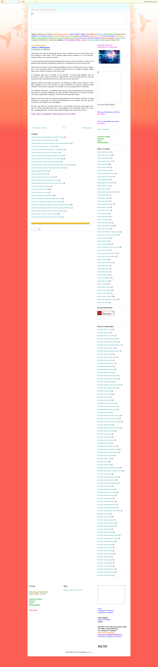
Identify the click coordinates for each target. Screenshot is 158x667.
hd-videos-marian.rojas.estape (106, 492)
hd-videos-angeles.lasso (104, 354)
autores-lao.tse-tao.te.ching (39, 189)
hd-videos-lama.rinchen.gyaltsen (107, 483)
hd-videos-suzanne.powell (105, 554)
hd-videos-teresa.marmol (105, 560)
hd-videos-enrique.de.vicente (106, 403)
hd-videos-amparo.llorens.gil (106, 348)
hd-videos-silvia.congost (104, 547)
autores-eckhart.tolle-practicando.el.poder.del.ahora (47, 155)
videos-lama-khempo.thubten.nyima (108, 232)
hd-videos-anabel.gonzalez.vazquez (108, 351)
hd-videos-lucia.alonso (104, 486)
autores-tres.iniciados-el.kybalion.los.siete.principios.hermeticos (51, 208)
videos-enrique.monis (103, 170)
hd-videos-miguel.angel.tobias (106, 504)
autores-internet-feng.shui (39, 174)
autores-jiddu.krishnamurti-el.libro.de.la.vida (44, 180)
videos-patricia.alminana (104, 262)
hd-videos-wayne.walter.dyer (106, 572)
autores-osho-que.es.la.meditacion (42, 195)
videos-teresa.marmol (104, 287)
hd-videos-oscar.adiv (103, 514)
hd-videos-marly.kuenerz (104, 498)
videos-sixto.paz (102, 284)
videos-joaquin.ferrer (103, 207)
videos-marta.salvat (103, 250)
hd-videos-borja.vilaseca (104, 360)
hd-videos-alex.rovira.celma (105, 335)
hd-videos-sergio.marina (104, 544)
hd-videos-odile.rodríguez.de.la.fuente (109, 510)
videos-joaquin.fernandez (105, 204)
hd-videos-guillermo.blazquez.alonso (108, 428)
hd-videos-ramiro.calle (104, 529)
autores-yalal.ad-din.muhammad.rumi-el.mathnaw (46, 217)
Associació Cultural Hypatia (43, 9)
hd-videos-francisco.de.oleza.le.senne (109, 421)
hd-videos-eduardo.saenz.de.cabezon (108, 385)
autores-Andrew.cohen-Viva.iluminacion (43, 140)
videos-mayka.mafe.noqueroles (107, 253)
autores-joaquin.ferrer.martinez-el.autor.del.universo (47, 183)
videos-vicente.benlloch (104, 296)
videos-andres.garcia (103, 158)
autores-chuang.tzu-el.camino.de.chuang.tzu (45, 152)
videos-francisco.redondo (105, 176)
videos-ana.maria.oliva (104, 155)
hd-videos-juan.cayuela (104, 474)
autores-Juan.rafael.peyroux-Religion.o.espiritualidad (47, 149)
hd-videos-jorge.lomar (104, 464)
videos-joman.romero (103, 210)
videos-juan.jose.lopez (104, 222)
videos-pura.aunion (103, 268)
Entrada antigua (87, 128)
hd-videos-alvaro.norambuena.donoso (108, 345)
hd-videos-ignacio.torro (104, 434)
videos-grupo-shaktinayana (105, 183)
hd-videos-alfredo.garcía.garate (107, 339)
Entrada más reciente (39, 128)
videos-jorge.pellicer (103, 216)
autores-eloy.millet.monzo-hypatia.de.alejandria (45, 161)
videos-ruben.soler (103, 281)
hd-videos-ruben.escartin (105, 532)
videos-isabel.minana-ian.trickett (107, 192)
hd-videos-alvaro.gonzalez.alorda (107, 342)
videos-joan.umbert (103, 201)
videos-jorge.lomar (103, 213)
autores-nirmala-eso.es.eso (39, 192)
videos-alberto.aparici (103, 152)
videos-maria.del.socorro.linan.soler (108, 247)
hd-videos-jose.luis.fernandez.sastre (108, 468)
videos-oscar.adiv (102, 259)
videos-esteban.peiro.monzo (106, 173)
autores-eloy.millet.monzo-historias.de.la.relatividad (47, 158)
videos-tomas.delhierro (104, 290)
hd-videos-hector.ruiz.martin (105, 431)
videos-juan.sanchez (103, 229)
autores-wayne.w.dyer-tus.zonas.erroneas (44, 214)
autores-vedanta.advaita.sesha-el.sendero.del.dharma (47, 211)
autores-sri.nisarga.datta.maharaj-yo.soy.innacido (46, 201)
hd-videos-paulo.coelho (104, 517)
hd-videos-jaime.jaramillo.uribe (106, 446)
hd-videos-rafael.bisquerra (105, 520)
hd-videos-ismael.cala (104, 443)
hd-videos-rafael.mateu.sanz (106, 523)
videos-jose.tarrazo (103, 219)
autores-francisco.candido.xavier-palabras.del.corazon (48, 168)
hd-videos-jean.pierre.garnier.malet (108, 449)
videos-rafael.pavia (103, 275)
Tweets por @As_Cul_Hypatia (72, 590)
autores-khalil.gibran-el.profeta (40, 186)
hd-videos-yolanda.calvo (104, 575)
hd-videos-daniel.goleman (105, 366)
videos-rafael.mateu (103, 272)
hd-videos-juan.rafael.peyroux (106, 480)
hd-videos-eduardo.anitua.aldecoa (107, 379)
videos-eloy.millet (102, 164)
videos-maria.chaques (104, 244)
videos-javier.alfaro (103, 195)
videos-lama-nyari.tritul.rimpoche (107, 235)
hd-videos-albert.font (103, 332)
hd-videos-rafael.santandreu (105, 526)
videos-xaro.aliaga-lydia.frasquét (107, 299)
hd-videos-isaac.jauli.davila (105, 440)
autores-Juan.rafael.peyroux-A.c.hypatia (43, 146)
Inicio (64, 128)
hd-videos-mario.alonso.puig (106, 495)
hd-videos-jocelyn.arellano (105, 455)
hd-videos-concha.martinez (105, 363)
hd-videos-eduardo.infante (105, 382)
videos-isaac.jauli (102, 189)
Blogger (89, 652)
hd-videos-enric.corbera (104, 400)
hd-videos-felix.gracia (103, 412)
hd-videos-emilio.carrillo (104, 394)
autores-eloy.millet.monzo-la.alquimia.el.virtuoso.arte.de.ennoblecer (52, 165)
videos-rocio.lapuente (103, 278)
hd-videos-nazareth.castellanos (107, 507)
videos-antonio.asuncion (104, 161)
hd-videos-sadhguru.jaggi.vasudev (107, 535)
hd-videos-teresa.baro (104, 557)
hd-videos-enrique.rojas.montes (107, 406)
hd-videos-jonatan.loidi (104, 458)
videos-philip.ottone (103, 265)
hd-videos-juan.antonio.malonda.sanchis (109, 471)
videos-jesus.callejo (103, 198)
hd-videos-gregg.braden (104, 425)
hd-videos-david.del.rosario (105, 369)
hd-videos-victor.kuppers (104, 566)
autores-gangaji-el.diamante (39, 171)
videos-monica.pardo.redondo (106, 256)
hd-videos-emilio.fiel (103, 397)
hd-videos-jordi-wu (102, 461)
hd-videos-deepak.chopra (105, 372)
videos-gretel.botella (103, 179)
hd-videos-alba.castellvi (104, 329)
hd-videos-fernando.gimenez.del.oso (108, 415)
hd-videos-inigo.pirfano (104, 437)
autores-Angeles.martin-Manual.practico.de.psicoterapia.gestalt (50, 143)
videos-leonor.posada (103, 238)
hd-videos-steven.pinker (104, 550)
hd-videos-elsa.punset (104, 391)
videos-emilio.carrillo (103, 167)
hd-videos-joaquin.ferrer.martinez (107, 452)
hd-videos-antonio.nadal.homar (106, 357)
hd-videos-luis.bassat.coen (105, 489)
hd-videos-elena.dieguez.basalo (107, 388)
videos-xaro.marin (102, 302)
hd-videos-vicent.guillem (104, 563)
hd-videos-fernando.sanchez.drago (108, 418)
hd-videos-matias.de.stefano (106, 501)
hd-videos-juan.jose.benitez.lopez (107, 477)
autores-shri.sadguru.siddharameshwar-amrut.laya (46, 198)
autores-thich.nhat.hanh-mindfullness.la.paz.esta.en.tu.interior (50, 204)
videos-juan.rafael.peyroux (105, 225)
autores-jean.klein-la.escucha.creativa (43, 177)
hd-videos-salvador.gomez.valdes (107, 538)
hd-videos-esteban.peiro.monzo (107, 409)
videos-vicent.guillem (103, 293)
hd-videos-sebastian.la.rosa (105, 541)
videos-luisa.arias (102, 241)
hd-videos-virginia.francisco (105, 569)
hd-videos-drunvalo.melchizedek (107, 375)
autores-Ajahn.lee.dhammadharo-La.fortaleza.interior (47, 137)
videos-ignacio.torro (103, 186)
